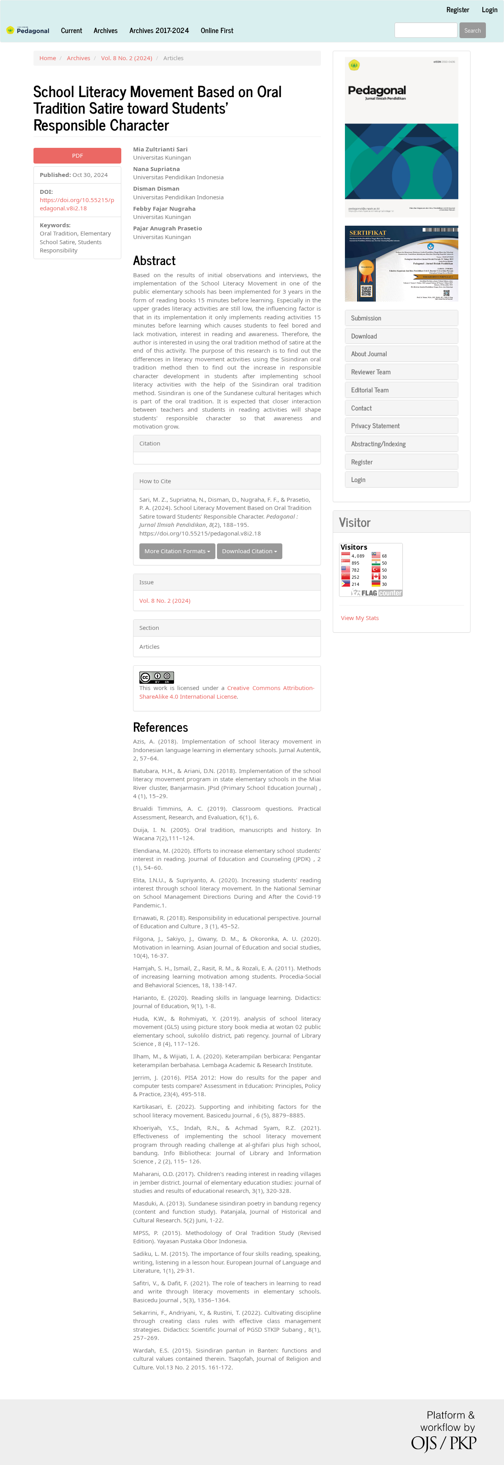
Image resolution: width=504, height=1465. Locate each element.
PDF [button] (77, 155)
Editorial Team (370, 389)
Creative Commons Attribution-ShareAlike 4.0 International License (227, 692)
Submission (366, 317)
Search (473, 30)
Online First (217, 30)
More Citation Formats (176, 551)
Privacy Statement (375, 425)
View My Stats (360, 618)
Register (458, 9)
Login (490, 9)
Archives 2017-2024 (159, 30)
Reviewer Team (371, 371)
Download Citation (248, 551)
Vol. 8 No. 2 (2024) (126, 58)
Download (364, 335)
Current (71, 30)
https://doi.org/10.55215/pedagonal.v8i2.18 (77, 204)
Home (47, 58)
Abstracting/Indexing (378, 443)
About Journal (369, 353)
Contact (361, 407)
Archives (106, 30)
